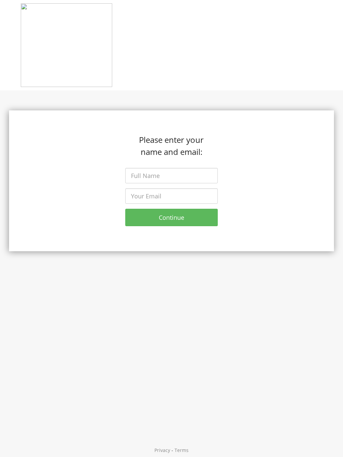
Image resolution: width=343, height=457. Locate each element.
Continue (171, 217)
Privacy (162, 450)
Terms (182, 450)
